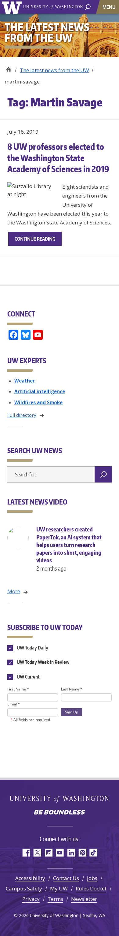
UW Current (28, 677)
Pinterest (82, 853)
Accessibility (30, 878)
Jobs (92, 878)
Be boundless (59, 812)
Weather (24, 381)
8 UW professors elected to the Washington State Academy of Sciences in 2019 (58, 157)
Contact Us (66, 878)
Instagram (48, 853)
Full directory (21, 415)
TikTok (93, 853)
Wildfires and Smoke (38, 402)
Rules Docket (91, 888)
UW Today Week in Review (42, 662)
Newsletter (84, 898)
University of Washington (13, 7)
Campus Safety (24, 888)
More (13, 591)
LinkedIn (71, 853)
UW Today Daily (32, 648)
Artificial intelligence (39, 391)
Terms (55, 898)
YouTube (60, 853)
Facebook (26, 853)
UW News (8, 68)
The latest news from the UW (54, 70)
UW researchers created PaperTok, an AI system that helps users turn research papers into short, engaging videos (69, 549)
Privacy (31, 898)
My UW (59, 888)
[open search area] (88, 6)
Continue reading (38, 240)
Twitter (37, 853)
